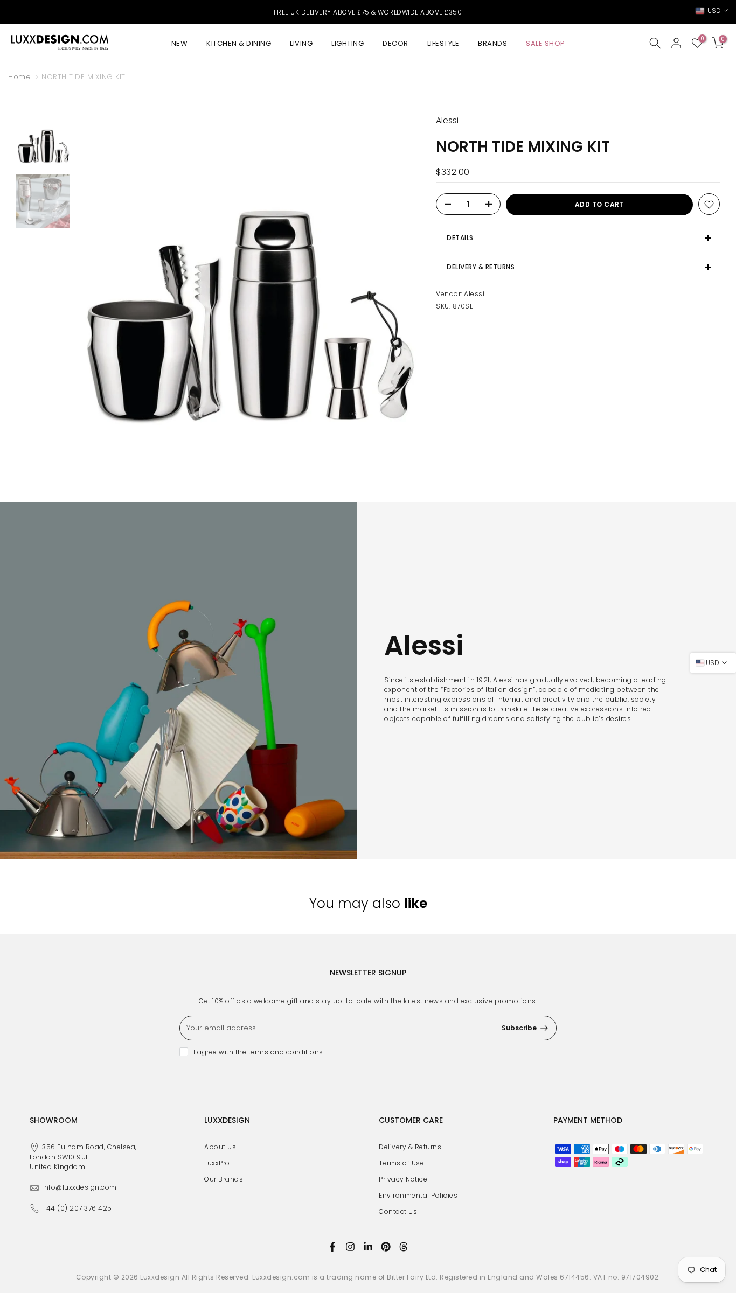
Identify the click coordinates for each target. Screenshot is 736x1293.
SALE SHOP (545, 43)
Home (19, 77)
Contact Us (398, 1211)
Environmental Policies (418, 1195)
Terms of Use (401, 1163)
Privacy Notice (403, 1179)
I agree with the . (258, 1052)
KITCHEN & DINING (238, 43)
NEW (179, 43)
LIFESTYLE (443, 43)
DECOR (395, 43)
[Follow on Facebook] (332, 1246)
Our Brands (223, 1179)
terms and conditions (285, 1052)
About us (220, 1146)
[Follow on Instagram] (350, 1246)
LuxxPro (217, 1163)
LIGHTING (347, 43)
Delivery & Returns (410, 1146)
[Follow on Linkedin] (368, 1246)
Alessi (474, 294)
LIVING (301, 43)
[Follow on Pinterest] (386, 1246)
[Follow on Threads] (403, 1246)
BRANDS (492, 43)
